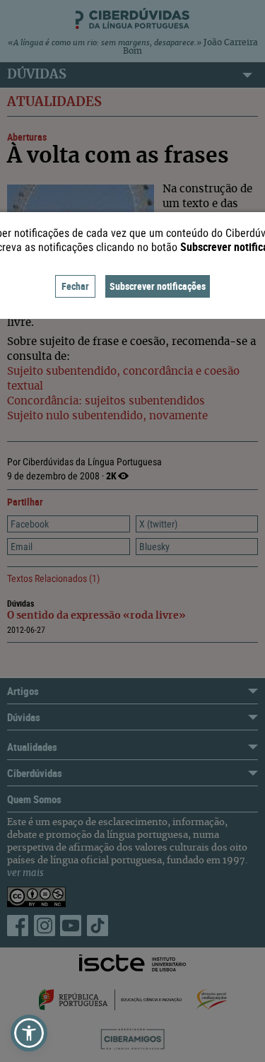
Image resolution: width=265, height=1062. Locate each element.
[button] (29, 1033)
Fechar (75, 286)
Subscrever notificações (158, 286)
